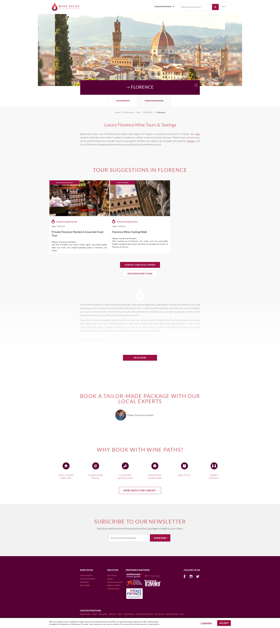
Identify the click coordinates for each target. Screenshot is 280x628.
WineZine (84, 582)
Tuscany (191, 141)
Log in (224, 6)
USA (182, 614)
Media (110, 579)
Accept (224, 623)
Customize (206, 623)
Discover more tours (140, 273)
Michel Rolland (114, 582)
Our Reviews (113, 589)
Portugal (129, 614)
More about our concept (140, 490)
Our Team (111, 575)
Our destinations (163, 6)
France (112, 614)
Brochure (85, 585)
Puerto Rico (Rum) (144, 614)
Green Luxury (113, 585)
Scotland (159, 614)
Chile (94, 614)
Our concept (86, 575)
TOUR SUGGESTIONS (154, 101)
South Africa (172, 614)
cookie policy (153, 624)
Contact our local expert (140, 265)
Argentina (85, 614)
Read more (140, 357)
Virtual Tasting (87, 579)
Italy (198, 134)
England (103, 614)
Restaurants (123, 101)
